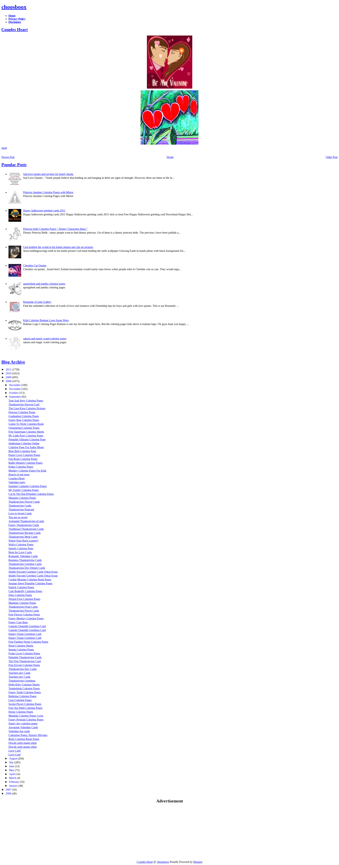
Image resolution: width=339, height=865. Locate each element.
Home (170, 157)
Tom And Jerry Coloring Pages (25, 400)
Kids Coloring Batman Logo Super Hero (46, 320)
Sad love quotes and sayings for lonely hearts (48, 174)
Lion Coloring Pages (20, 700)
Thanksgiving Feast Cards (23, 606)
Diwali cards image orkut (22, 742)
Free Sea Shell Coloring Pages (25, 707)
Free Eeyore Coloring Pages (24, 665)
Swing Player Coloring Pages (24, 704)
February (14, 781)
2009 (9, 377)
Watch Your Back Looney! (23, 540)
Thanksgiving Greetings (21, 680)
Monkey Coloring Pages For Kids (27, 470)
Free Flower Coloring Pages (24, 614)
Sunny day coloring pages (22, 723)
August (13, 758)
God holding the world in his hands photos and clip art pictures (58, 247)
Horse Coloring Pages (20, 711)
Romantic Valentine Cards (23, 556)
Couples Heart (14, 29)
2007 (9, 789)
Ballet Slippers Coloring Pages (25, 462)
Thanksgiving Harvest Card (23, 404)
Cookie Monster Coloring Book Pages (29, 579)
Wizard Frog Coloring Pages (24, 598)
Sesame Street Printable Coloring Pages (30, 583)
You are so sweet (17, 517)
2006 (9, 793)
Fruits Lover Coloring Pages (24, 653)
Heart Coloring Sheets (20, 645)
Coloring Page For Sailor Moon (26, 447)
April (12, 774)
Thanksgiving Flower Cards (24, 501)
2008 (9, 381)
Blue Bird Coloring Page (22, 451)
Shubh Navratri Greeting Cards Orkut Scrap (33, 571)
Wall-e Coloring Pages (21, 544)
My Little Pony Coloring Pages (25, 435)
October (14, 392)
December (15, 385)
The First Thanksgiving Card (24, 661)
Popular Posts (13, 164)
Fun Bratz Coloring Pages (22, 458)
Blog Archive (13, 362)
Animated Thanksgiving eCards (26, 521)
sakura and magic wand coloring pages (44, 338)
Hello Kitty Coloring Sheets (24, 684)
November (15, 388)
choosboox (13, 7)
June (12, 766)
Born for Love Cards (20, 552)
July (11, 762)
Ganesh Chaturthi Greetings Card (27, 626)
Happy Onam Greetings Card (24, 633)
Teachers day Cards (19, 672)
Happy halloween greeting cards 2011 (44, 210)
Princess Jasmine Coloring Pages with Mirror (48, 192)
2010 (9, 373)
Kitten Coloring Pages (20, 466)
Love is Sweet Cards (20, 513)
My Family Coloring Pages (23, 490)
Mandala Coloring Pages (22, 602)
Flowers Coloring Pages (21, 412)
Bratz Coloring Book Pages (23, 739)
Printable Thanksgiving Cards (25, 657)
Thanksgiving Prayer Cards (23, 610)
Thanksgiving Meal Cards (22, 536)
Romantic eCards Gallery (37, 301)
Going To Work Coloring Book (26, 423)
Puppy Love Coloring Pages (24, 455)
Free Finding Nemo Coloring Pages (28, 641)
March (13, 777)
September (15, 396)
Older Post (332, 157)
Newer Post (7, 157)
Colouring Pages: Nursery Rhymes (27, 735)
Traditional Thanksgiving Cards (26, 528)
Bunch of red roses (18, 474)
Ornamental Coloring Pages (23, 427)
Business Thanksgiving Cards (25, 560)
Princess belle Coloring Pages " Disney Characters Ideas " (55, 228)
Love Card (14, 750)
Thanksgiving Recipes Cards (24, 532)
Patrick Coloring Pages (21, 587)
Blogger (197, 861)
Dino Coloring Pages (20, 595)
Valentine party (16, 482)
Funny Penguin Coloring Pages (25, 719)
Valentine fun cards (19, 731)
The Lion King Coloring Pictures (26, 408)
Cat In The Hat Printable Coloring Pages (31, 493)
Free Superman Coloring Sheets (26, 431)
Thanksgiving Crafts (19, 505)
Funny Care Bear (18, 622)
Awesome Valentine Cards (23, 727)
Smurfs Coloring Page (20, 548)
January (13, 785)
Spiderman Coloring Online (23, 443)
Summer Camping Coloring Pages (27, 486)
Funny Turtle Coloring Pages (24, 692)
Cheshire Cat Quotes (34, 265)
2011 (9, 369)
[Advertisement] (31, 832)
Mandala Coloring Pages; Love (25, 715)
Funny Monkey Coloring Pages (26, 618)
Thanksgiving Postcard (21, 509)
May (12, 770)
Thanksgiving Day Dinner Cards (26, 567)
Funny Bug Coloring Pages (23, 420)
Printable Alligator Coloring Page (27, 439)
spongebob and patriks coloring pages (44, 283)
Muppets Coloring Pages (22, 497)
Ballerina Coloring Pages (22, 696)
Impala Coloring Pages (21, 649)
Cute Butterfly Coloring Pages (25, 591)
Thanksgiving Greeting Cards (24, 563)
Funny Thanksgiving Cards (23, 525)
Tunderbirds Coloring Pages (24, 688)
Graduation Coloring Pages (23, 416)
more (4, 147)
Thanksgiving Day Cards (22, 668)
